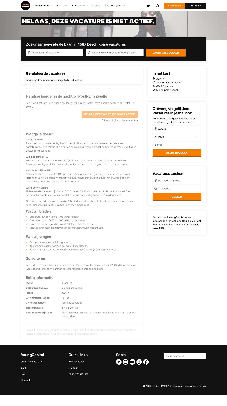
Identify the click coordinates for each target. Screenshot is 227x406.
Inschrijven (174, 6)
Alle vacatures (76, 361)
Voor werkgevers (78, 373)
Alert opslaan (177, 152)
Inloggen (196, 6)
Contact (96, 5)
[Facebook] (146, 362)
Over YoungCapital (31, 361)
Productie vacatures (72, 329)
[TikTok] (139, 362)
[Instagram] (126, 362)
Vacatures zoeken (166, 52)
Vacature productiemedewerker (104, 329)
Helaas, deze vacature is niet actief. (109, 114)
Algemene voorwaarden (184, 386)
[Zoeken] (157, 5)
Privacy (202, 386)
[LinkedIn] (119, 362)
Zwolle (29, 329)
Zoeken (177, 196)
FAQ (23, 373)
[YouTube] (133, 362)
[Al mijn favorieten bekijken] (148, 5)
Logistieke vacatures (47, 329)
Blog (23, 367)
